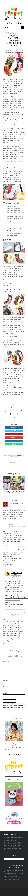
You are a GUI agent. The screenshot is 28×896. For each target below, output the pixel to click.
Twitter (14, 430)
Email (14, 444)
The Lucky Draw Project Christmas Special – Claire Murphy (14, 464)
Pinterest (14, 434)
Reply (23, 503)
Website (5, 693)
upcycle (14, 414)
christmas (14, 408)
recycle (20, 411)
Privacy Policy (8, 885)
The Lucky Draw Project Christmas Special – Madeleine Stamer (14, 455)
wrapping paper (14, 417)
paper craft (9, 411)
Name (5, 680)
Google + (14, 437)
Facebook (14, 427)
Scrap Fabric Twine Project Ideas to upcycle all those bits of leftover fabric (14, 492)
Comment (6, 662)
